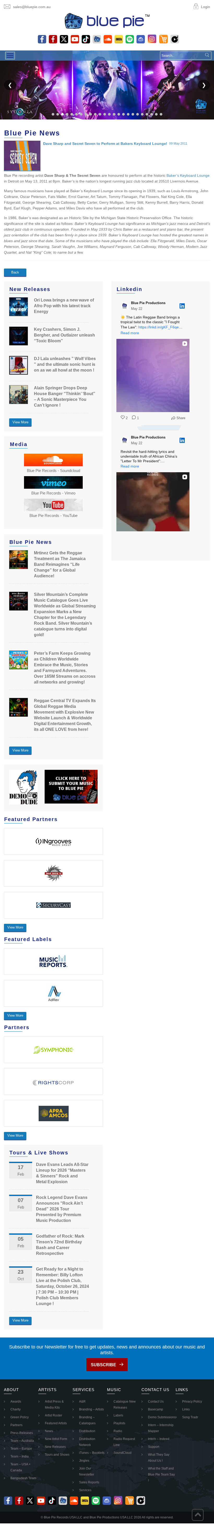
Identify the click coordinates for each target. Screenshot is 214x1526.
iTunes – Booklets (91, 1453)
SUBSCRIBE (103, 1365)
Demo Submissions (162, 1417)
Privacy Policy (192, 1401)
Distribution (87, 1431)
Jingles (84, 1460)
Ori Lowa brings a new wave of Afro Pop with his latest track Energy (64, 306)
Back (15, 272)
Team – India (19, 1456)
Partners (16, 1425)
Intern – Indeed (158, 1439)
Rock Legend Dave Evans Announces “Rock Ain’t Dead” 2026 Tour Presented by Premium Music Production (61, 1209)
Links (186, 1409)
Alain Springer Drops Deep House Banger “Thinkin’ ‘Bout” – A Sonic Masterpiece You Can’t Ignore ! (64, 396)
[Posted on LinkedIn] (182, 306)
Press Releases (21, 1433)
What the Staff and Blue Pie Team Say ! (161, 1474)
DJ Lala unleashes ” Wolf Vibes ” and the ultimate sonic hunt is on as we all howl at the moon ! (65, 364)
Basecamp (155, 1409)
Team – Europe (21, 1448)
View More (20, 422)
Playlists (119, 1423)
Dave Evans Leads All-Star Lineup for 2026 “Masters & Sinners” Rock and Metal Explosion (62, 1173)
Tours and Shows (57, 1454)
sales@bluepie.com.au (32, 7)
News (49, 1431)
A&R (82, 1401)
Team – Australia (22, 1441)
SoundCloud (123, 1453)
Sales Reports (89, 1482)
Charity (15, 1409)
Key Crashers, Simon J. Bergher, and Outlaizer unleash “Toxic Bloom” (64, 335)
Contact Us (156, 1401)
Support (153, 1447)
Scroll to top (198, 1515)
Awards (15, 1401)
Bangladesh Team (23, 1478)
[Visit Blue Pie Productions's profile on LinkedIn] (125, 306)
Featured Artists (56, 1423)
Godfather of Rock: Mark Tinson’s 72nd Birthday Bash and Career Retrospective (60, 1245)
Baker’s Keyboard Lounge (188, 175)
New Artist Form (56, 1439)
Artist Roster (53, 1415)
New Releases (55, 1447)
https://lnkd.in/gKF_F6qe (158, 327)
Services (85, 1490)
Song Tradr (190, 1417)
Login (205, 7)
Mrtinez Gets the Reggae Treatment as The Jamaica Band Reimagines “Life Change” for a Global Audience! (60, 564)
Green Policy (19, 1417)
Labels (118, 1415)
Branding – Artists (91, 1409)
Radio (118, 1431)
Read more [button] (130, 333)
